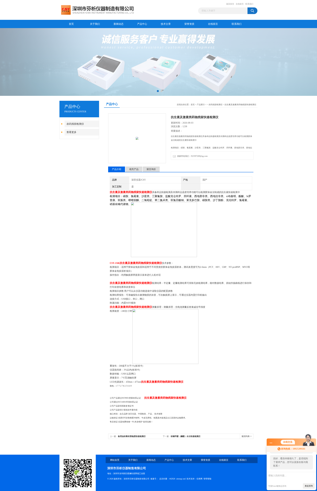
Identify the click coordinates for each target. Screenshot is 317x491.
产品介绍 (116, 169)
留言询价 (151, 169)
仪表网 (199, 479)
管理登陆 (207, 479)
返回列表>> (247, 436)
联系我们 (249, 4)
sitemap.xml (181, 479)
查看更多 (71, 132)
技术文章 (166, 24)
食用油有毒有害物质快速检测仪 (132, 436)
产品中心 (142, 24)
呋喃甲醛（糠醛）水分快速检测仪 (185, 436)
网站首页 (114, 460)
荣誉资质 (189, 24)
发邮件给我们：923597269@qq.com (192, 156)
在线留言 (240, 4)
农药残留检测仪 (75, 124)
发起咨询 (309, 486)
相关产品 (134, 169)
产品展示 (201, 104)
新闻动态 (118, 24)
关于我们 (95, 24)
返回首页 (230, 4)
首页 (71, 24)
